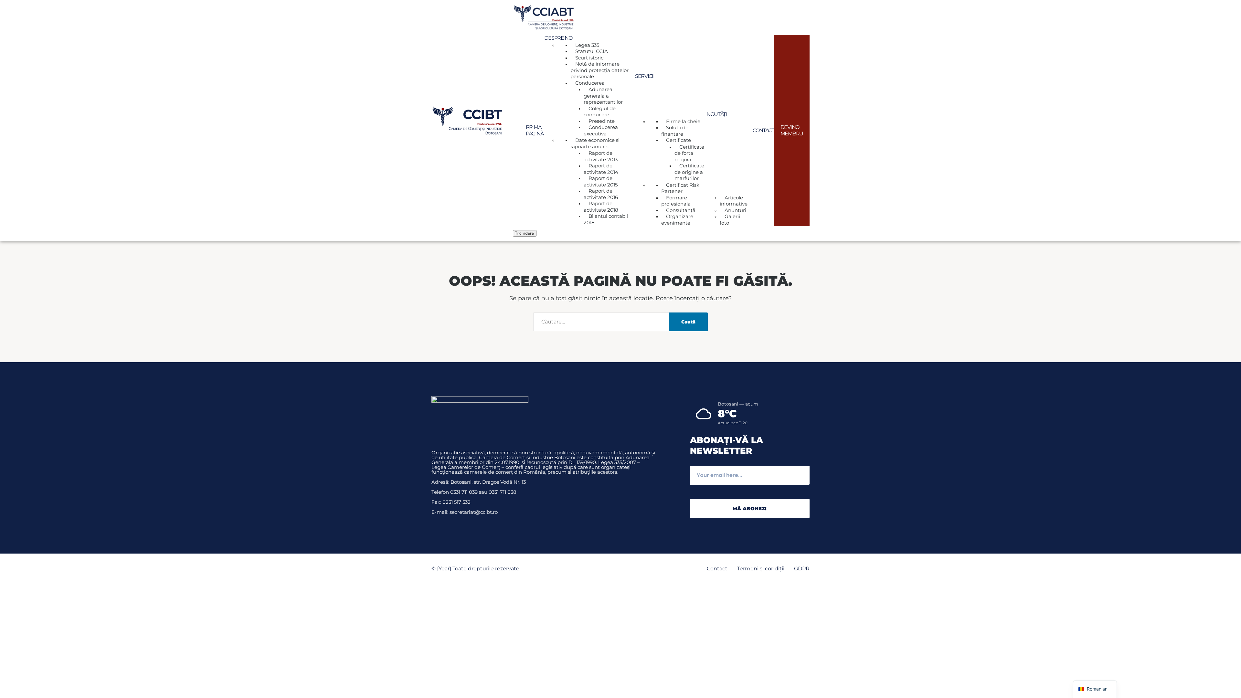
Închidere (524, 233)
